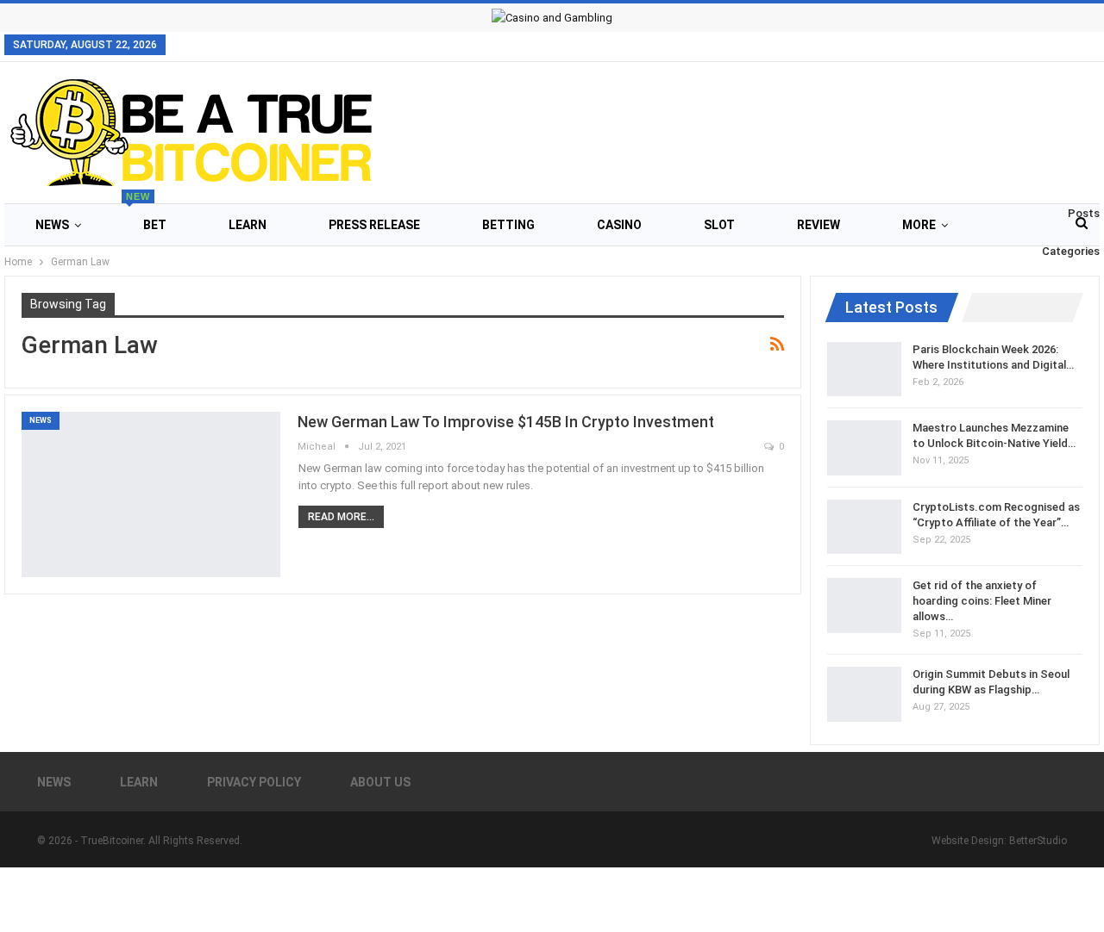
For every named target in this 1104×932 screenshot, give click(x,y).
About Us (380, 782)
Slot (719, 225)
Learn (139, 782)
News (54, 782)
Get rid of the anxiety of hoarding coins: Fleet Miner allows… (982, 601)
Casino (619, 225)
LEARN (248, 225)
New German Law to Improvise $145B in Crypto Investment (506, 422)
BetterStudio (1038, 841)
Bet (146, 217)
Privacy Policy (254, 782)
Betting (508, 225)
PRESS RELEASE (374, 225)
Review (818, 225)
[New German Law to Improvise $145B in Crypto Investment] (151, 494)
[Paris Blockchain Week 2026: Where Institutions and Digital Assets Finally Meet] (864, 369)
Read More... (341, 517)
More (919, 225)
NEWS (52, 225)
